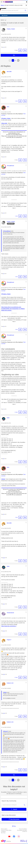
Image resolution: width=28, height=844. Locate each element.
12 (3, 630)
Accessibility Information (22, 830)
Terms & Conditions (23, 828)
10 (3, 557)
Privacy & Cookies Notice (6, 830)
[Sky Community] (8, 2)
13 (3, 674)
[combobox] (13, 10)
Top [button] (15, 826)
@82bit (3, 479)
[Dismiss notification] (26, 5)
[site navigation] (1, 2)
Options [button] (2, 20)
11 (3, 603)
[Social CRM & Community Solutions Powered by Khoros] (23, 841)
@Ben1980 (4, 123)
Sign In (26, 2)
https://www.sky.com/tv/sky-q (8, 626)
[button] (26, 28)
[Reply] (25, 50)
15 (3, 766)
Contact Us (24, 831)
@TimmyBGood (6, 231)
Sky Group (3, 832)
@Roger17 (5, 731)
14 (3, 713)
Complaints (3, 831)
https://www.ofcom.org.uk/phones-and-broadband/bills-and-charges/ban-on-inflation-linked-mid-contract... (13, 308)
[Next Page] (18, 60)
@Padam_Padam (6, 118)
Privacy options (4, 828)
